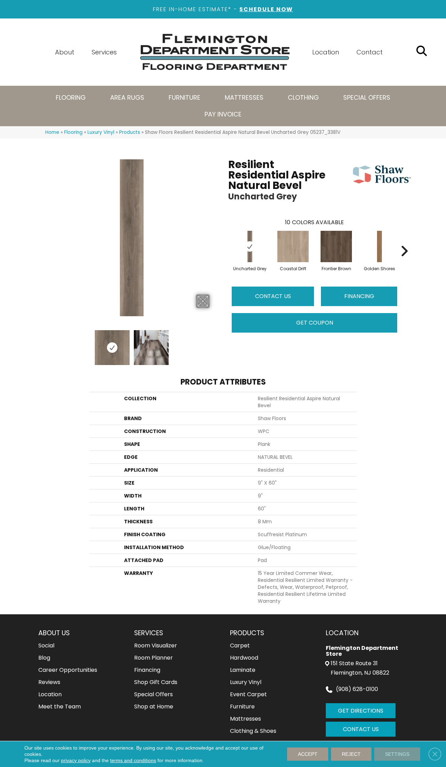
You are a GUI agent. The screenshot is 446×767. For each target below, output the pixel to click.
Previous (48, 344)
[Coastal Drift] (293, 246)
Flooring (73, 132)
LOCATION (342, 633)
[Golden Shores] (379, 246)
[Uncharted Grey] (250, 246)
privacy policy (76, 760)
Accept (307, 754)
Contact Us (273, 296)
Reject (351, 754)
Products (129, 132)
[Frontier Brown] (336, 246)
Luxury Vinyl (100, 132)
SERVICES (148, 633)
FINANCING (359, 296)
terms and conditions (133, 760)
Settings (397, 754)
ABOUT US (54, 633)
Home (52, 132)
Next (214, 344)
